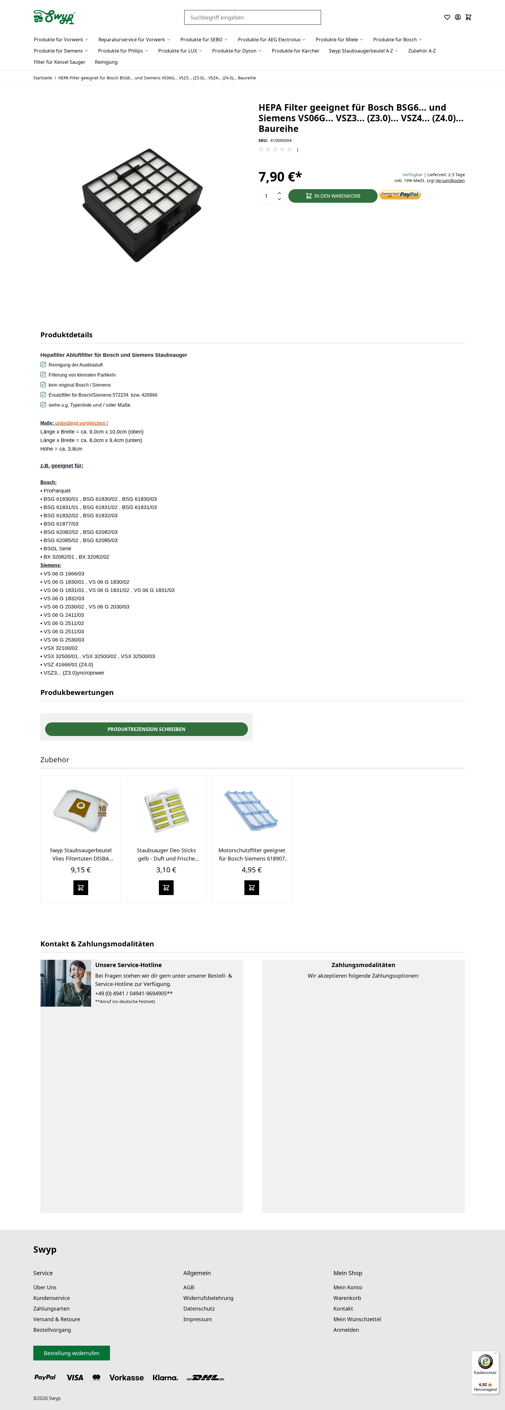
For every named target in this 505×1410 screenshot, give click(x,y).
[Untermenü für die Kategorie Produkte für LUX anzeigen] (200, 51)
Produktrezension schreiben (146, 729)
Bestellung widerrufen (71, 1353)
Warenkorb (347, 1297)
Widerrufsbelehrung (208, 1297)
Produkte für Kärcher (296, 51)
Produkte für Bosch (395, 39)
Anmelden (346, 1329)
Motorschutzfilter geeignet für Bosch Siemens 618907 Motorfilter (251, 858)
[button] (276, 149)
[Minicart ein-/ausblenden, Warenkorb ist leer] (468, 17)
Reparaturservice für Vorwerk (131, 39)
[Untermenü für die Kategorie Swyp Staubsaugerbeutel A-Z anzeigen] (396, 51)
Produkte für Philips (120, 51)
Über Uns (45, 1287)
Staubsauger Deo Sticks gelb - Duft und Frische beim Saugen (166, 858)
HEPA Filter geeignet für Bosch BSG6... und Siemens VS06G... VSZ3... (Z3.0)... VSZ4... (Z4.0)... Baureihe (157, 78)
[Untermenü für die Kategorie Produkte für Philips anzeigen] (146, 51)
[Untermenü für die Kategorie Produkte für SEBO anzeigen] (226, 39)
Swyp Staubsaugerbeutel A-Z (361, 51)
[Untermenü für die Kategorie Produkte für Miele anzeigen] (361, 39)
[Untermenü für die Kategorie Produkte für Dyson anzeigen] (260, 51)
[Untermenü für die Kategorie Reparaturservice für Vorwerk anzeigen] (169, 39)
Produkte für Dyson (234, 51)
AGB (188, 1287)
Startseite (42, 78)
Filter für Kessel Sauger (59, 62)
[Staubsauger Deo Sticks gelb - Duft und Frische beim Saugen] (166, 811)
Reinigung (106, 62)
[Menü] (495, 1354)
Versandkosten (450, 180)
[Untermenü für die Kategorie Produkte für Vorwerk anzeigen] (87, 39)
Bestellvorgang (52, 1329)
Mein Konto (347, 1287)
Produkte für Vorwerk (58, 39)
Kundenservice (51, 1297)
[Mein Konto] (458, 17)
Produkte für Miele (337, 39)
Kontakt (343, 1308)
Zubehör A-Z (422, 51)
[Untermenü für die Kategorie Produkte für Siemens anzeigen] (86, 51)
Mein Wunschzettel (357, 1319)
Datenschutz (199, 1308)
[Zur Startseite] (54, 17)
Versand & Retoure (56, 1319)
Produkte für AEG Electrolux (269, 39)
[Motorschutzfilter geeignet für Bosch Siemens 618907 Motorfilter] (252, 811)
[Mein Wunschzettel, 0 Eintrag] (447, 17)
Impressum (197, 1319)
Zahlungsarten (51, 1308)
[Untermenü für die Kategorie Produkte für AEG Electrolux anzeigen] (304, 39)
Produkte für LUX (177, 51)
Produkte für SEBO (201, 39)
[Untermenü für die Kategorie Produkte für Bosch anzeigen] (420, 39)
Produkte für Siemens (58, 51)
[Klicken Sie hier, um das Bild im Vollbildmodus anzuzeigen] (143, 205)
